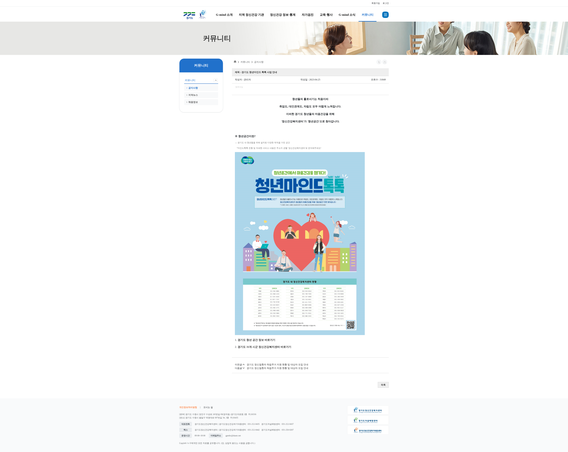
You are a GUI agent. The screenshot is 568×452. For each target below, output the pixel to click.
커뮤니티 (367, 14)
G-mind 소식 (347, 14)
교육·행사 (326, 14)
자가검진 (308, 14)
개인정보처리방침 (188, 407)
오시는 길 (208, 407)
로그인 (386, 3)
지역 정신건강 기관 (251, 14)
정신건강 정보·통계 (283, 14)
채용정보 (193, 102)
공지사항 (193, 88)
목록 (383, 385)
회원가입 (376, 3)
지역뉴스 (193, 95)
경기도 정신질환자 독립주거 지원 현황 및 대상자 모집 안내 (277, 364)
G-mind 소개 (224, 14)
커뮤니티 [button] (190, 80)
